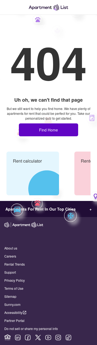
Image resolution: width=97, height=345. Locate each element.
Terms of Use (13, 288)
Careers (10, 256)
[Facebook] (28, 337)
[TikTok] (68, 337)
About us (10, 248)
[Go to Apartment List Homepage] (48, 7)
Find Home (48, 130)
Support (10, 272)
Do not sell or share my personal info (31, 328)
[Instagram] (58, 337)
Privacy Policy (14, 280)
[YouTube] (48, 337)
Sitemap (10, 296)
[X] (38, 337)
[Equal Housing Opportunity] (7, 337)
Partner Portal (14, 320)
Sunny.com (12, 304)
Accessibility (13, 312)
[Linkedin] (18, 337)
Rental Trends (14, 264)
